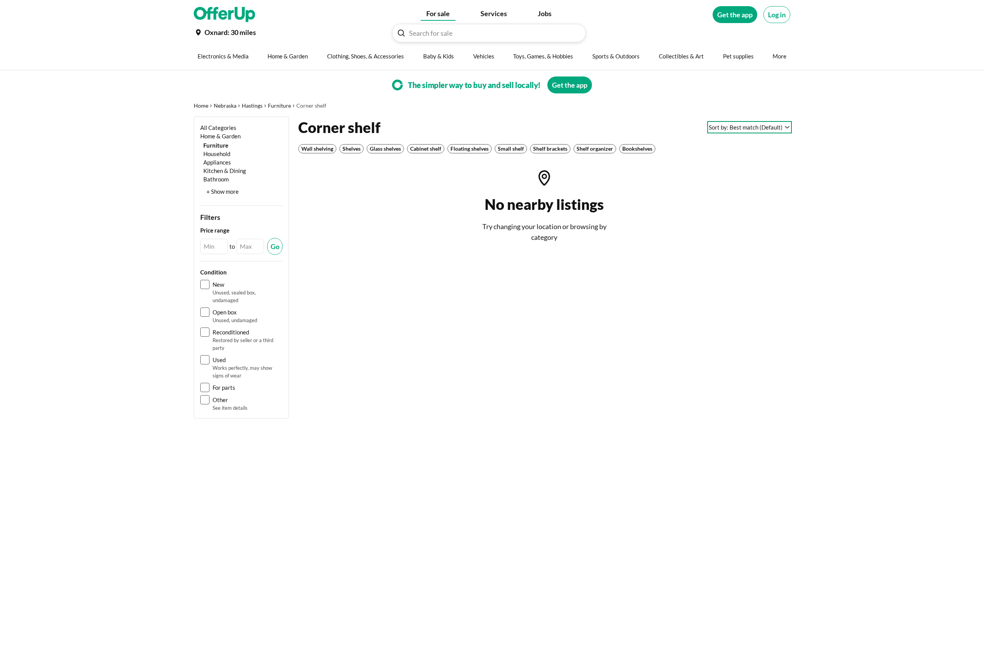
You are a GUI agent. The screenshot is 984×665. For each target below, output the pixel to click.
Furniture (279, 105)
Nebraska (225, 105)
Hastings (252, 105)
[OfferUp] (224, 14)
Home (201, 105)
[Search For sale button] (401, 33)
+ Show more (222, 191)
